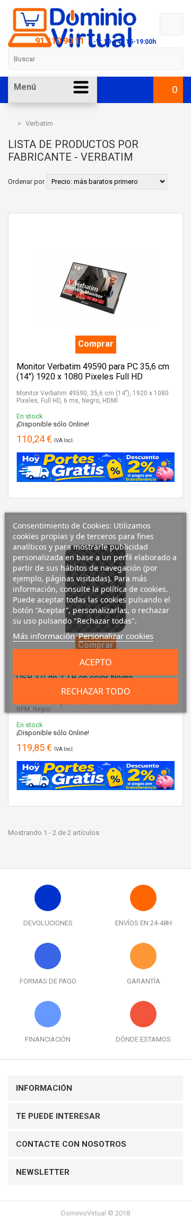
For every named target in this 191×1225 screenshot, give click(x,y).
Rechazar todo (96, 691)
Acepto (96, 662)
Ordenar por (26, 181)
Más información (44, 635)
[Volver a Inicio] (10, 123)
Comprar (96, 344)
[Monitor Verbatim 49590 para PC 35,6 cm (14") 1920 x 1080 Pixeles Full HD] (95, 225)
